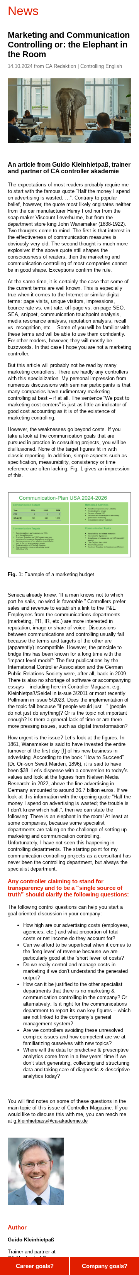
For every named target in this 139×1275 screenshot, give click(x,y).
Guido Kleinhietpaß (31, 1240)
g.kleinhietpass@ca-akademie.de (51, 1121)
